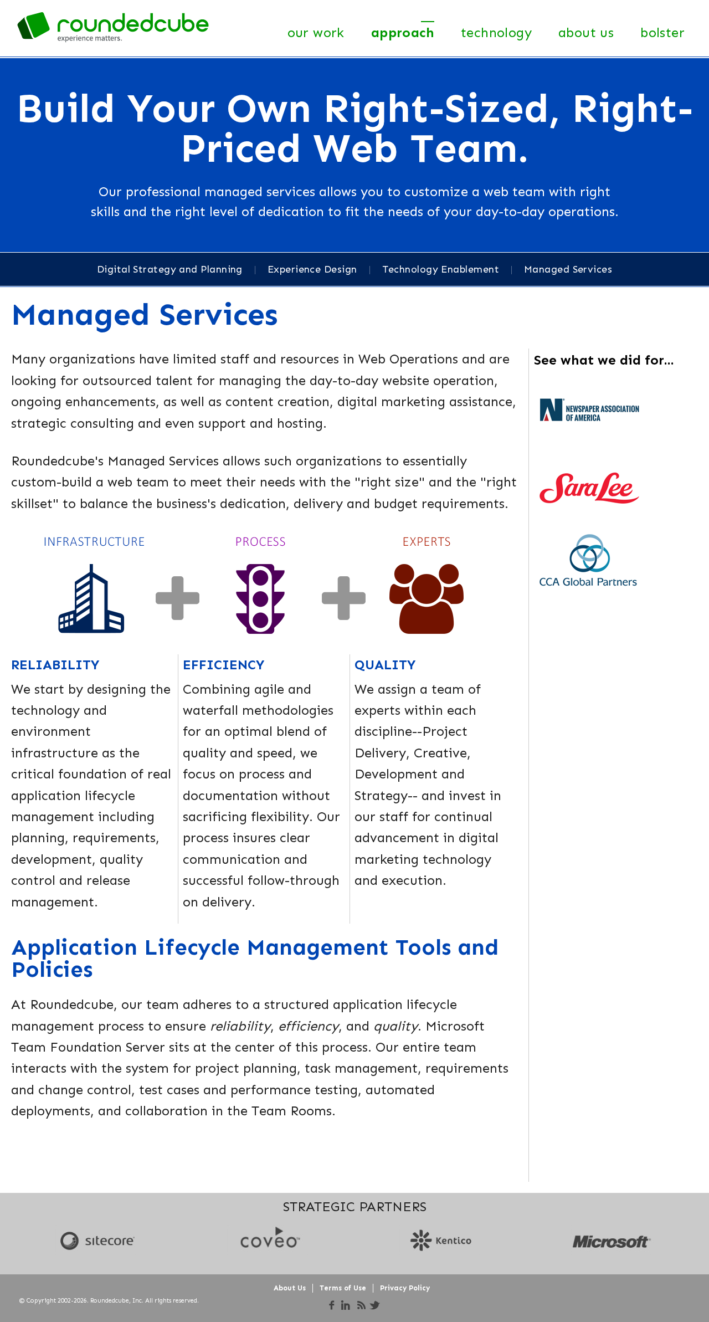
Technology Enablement (440, 269)
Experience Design (312, 269)
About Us (586, 32)
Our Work (316, 32)
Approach (402, 32)
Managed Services (568, 269)
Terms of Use (343, 1288)
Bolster (662, 32)
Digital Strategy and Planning (170, 269)
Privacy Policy (405, 1288)
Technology (496, 32)
